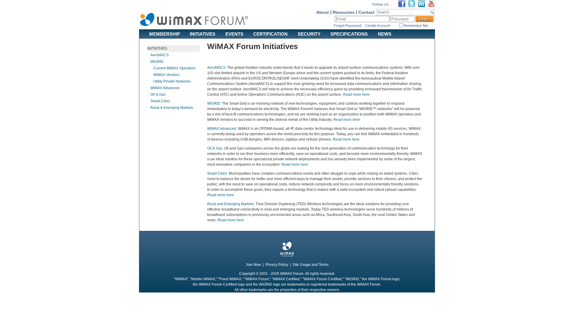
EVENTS (234, 33)
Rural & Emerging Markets (171, 108)
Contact (366, 12)
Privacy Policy (276, 265)
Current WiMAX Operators (174, 68)
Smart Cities (160, 101)
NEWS (384, 33)
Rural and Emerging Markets (230, 204)
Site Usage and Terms (311, 265)
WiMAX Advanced (164, 88)
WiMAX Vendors (166, 75)
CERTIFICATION (270, 33)
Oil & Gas (158, 94)
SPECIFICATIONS (349, 33)
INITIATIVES (202, 33)
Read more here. (356, 94)
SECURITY (309, 33)
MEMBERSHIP (164, 33)
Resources (344, 12)
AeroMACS (159, 55)
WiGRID (157, 62)
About (322, 12)
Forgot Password (347, 26)
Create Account (377, 26)
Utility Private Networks (172, 81)
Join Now (253, 265)
